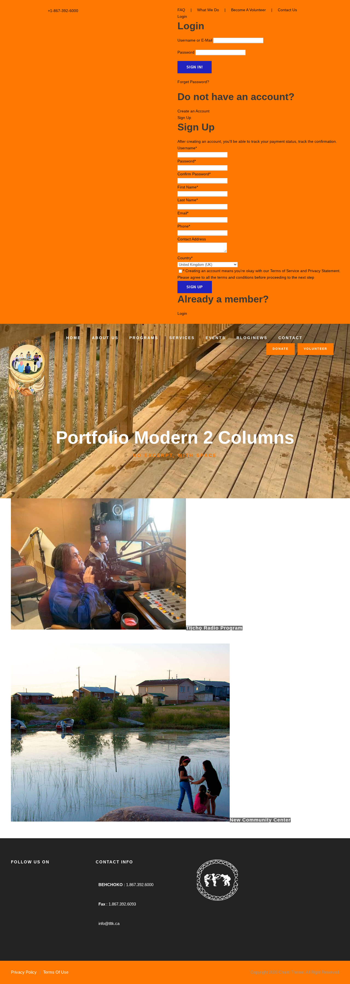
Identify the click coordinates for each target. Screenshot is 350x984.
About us (105, 338)
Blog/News (252, 338)
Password (185, 52)
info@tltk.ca (108, 923)
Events (216, 338)
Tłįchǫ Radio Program (214, 628)
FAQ (181, 10)
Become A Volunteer (248, 10)
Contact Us (287, 10)
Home (73, 338)
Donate (280, 348)
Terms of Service (284, 271)
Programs (143, 338)
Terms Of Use (55, 972)
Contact (290, 338)
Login (182, 313)
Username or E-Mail (194, 40)
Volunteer (315, 348)
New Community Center (260, 820)
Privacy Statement (323, 271)
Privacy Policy (24, 972)
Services (182, 338)
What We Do (208, 10)
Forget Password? (193, 82)
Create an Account (193, 111)
